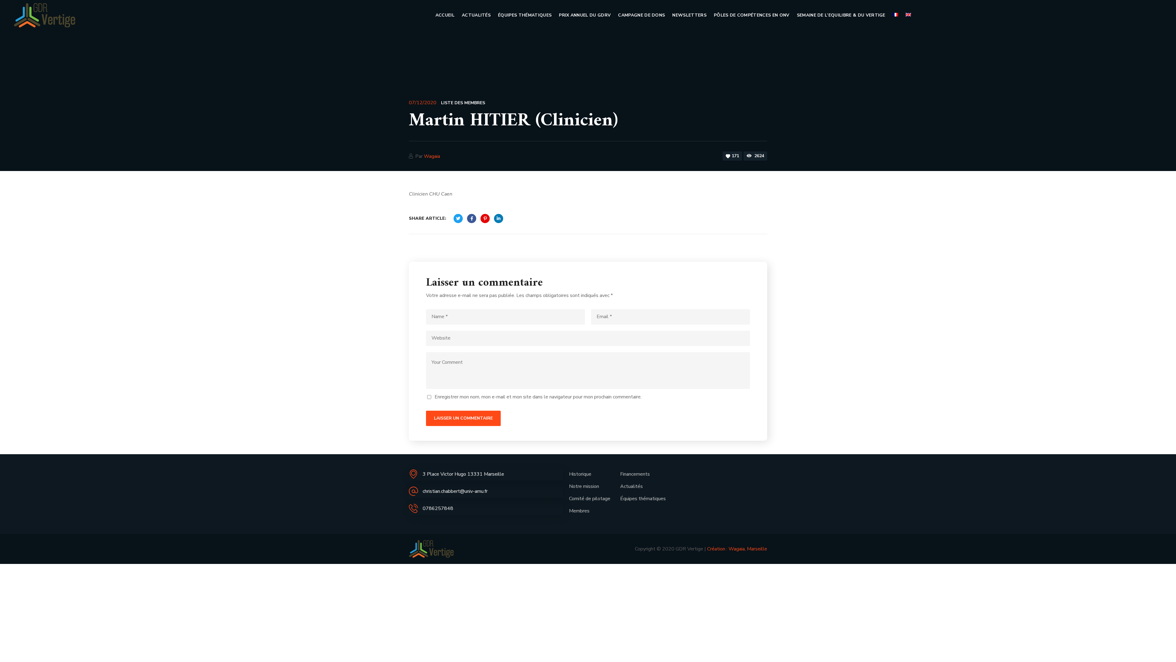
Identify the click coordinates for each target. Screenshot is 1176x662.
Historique (580, 474)
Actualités (631, 486)
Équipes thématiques (643, 498)
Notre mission (584, 486)
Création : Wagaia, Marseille (737, 549)
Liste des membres (463, 103)
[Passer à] (895, 15)
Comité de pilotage (589, 498)
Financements (635, 474)
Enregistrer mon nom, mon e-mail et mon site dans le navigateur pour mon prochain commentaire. (538, 397)
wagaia (432, 156)
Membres (579, 511)
